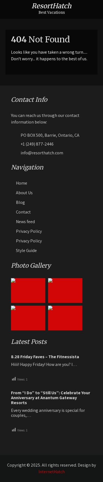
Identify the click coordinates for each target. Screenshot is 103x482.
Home (21, 183)
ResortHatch (51, 6)
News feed (25, 221)
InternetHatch (51, 472)
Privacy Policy (29, 231)
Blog (20, 202)
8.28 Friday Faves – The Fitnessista (45, 356)
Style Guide (26, 250)
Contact (23, 212)
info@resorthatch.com (42, 153)
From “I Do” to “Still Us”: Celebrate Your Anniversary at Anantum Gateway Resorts (50, 397)
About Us (24, 193)
